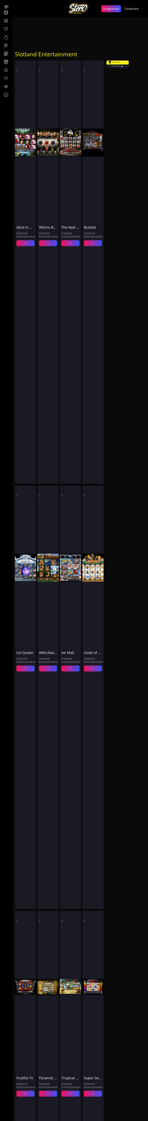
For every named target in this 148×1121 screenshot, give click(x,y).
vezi (25, 1093)
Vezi (25, 243)
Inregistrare (111, 9)
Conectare (132, 9)
